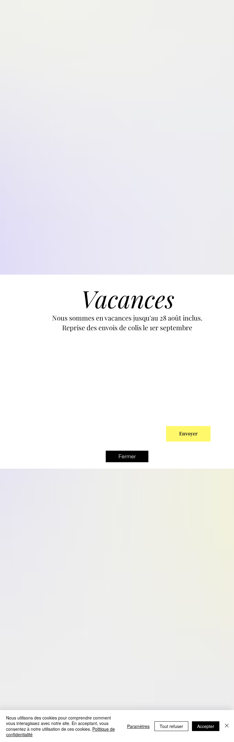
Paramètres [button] (138, 726)
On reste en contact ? (66, 421)
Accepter (205, 726)
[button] (127, 456)
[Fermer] (226, 726)
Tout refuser (171, 726)
